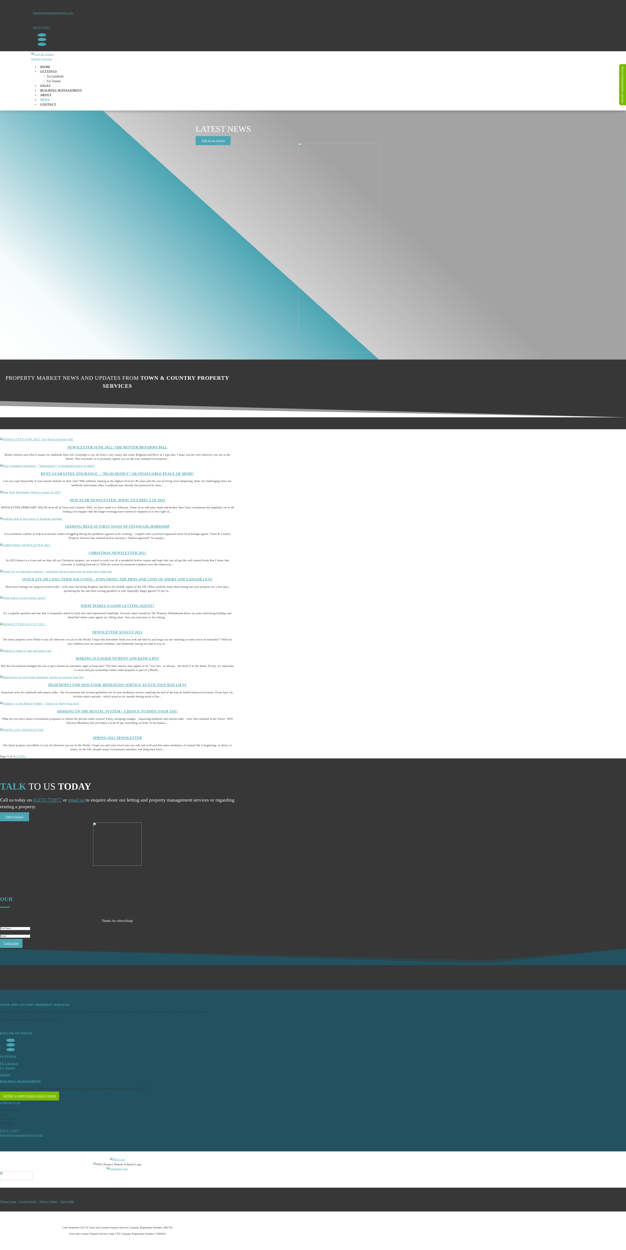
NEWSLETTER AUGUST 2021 (117, 632)
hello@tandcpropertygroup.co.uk (53, 13)
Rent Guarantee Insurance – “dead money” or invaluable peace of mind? (117, 473)
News (45, 99)
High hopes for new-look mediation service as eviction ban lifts (117, 685)
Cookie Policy (28, 1201)
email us (76, 799)
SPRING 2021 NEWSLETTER (117, 737)
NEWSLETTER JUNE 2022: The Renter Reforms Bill (117, 447)
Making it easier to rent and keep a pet (117, 658)
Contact (48, 104)
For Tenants (54, 80)
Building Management (61, 90)
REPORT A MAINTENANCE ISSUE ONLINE (29, 1096)
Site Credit (67, 1201)
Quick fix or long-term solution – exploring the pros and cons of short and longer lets (117, 579)
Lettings (48, 71)
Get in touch (14, 817)
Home (45, 66)
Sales (45, 85)
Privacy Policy (48, 1201)
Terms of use (8, 1201)
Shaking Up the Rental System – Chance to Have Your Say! (117, 711)
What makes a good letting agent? (117, 605)
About (46, 94)
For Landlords (55, 76)
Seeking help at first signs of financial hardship (117, 526)
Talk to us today (213, 141)
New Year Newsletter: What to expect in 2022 (117, 500)
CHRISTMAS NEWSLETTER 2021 (117, 553)
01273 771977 (41, 27)
